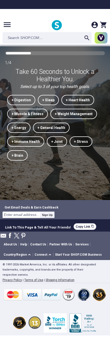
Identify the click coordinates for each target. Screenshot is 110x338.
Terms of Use (33, 280)
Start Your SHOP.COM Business (78, 254)
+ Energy (19, 128)
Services (82, 244)
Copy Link (85, 226)
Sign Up (47, 214)
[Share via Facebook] (10, 236)
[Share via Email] (3, 237)
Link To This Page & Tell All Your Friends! (38, 227)
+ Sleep (48, 100)
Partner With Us (60, 244)
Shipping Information (60, 280)
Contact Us (38, 244)
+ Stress (81, 142)
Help (23, 244)
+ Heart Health (78, 100)
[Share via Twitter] (16, 236)
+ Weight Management (74, 114)
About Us (10, 244)
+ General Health (51, 128)
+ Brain (17, 155)
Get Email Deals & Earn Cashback (31, 207)
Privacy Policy (12, 280)
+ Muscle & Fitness (27, 114)
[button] (18, 255)
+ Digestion (21, 100)
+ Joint (57, 142)
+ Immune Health (26, 142)
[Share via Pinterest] (23, 236)
